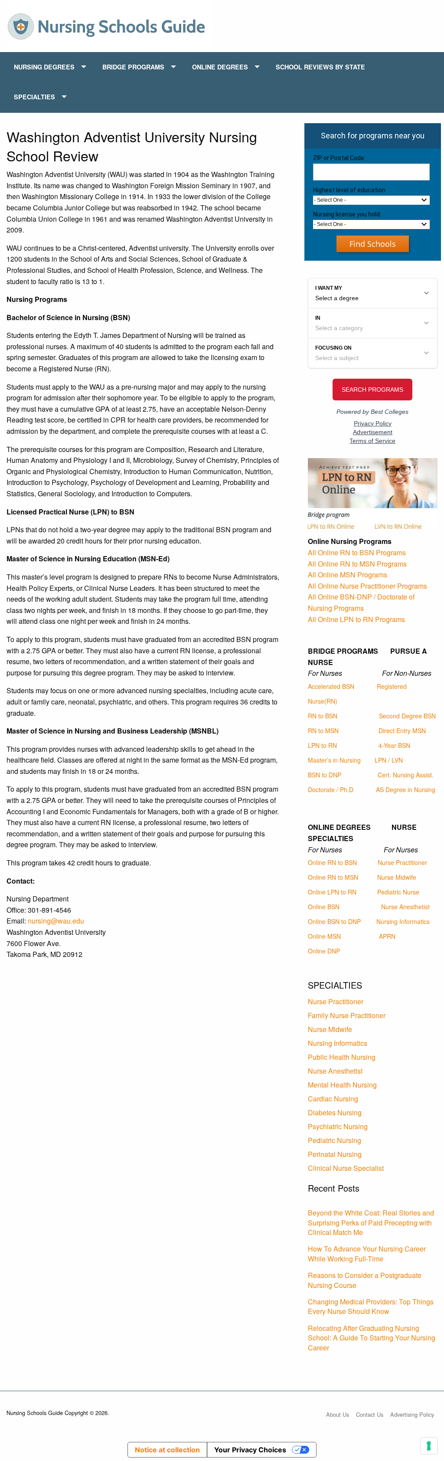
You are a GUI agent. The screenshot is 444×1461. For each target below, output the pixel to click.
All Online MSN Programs (347, 575)
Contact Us (369, 1414)
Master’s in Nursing (334, 760)
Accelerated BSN (331, 686)
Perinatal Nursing (335, 1154)
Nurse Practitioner (402, 862)
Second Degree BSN (407, 715)
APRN (387, 936)
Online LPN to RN (332, 892)
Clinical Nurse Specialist (346, 1168)
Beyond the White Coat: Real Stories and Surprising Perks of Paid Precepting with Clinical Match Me (371, 1222)
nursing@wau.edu (56, 921)
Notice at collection (167, 1449)
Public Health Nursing (341, 1057)
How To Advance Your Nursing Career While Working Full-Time (367, 1253)
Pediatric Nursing (334, 1140)
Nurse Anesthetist (405, 906)
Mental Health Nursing (342, 1085)
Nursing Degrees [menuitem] (44, 66)
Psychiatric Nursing (338, 1126)
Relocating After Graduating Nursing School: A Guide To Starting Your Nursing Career (371, 1338)
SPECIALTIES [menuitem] (34, 96)
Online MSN (324, 936)
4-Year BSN (394, 745)
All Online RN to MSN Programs (357, 564)
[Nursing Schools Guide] (110, 25)
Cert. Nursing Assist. (406, 774)
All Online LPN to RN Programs (356, 619)
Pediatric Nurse (398, 892)
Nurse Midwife (396, 877)
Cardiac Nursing (333, 1099)
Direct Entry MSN (402, 730)
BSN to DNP (324, 774)
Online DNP (324, 951)
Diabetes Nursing (335, 1112)
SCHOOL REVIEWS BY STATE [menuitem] (320, 66)
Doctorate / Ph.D (330, 789)
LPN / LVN (389, 760)
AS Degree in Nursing (405, 789)
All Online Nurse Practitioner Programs (367, 586)
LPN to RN (322, 745)
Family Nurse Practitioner (346, 1015)
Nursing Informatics (403, 921)
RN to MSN (323, 730)
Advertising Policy (412, 1414)
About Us (337, 1414)
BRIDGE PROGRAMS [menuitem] (133, 66)
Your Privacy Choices (250, 1449)
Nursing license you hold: (347, 214)
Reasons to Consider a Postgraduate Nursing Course (364, 1280)
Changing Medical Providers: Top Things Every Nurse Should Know (371, 1306)
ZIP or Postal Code (338, 157)
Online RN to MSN (333, 877)
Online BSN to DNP (334, 921)
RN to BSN (322, 715)
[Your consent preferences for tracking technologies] (429, 1446)
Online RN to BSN (332, 862)
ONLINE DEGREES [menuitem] (220, 66)
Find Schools (372, 244)
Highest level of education (349, 190)
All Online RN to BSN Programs (357, 552)
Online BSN (324, 906)
